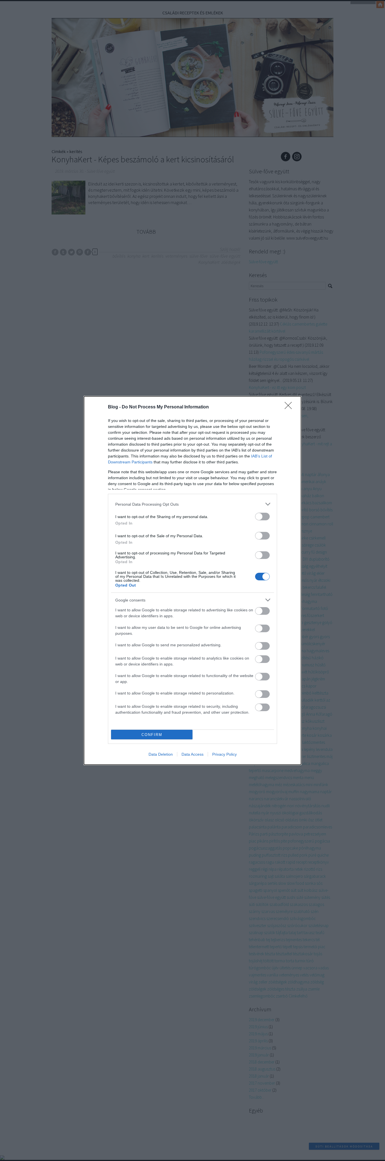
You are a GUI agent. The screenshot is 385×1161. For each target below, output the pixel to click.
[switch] (262, 516)
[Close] (290, 407)
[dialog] (192, 580)
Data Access (192, 754)
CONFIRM (151, 735)
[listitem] (192, 504)
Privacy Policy (224, 754)
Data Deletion (161, 754)
